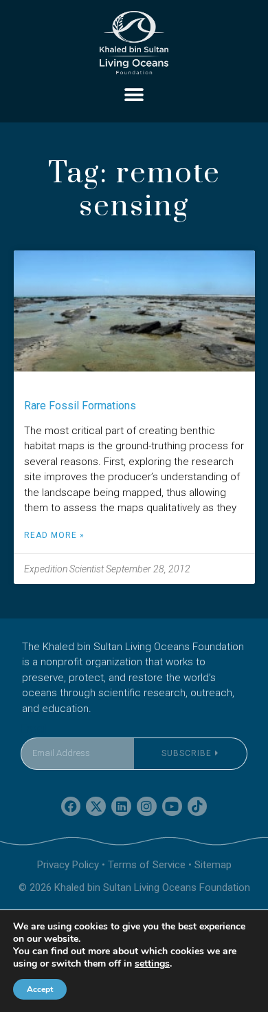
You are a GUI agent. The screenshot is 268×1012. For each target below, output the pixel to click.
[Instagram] (147, 807)
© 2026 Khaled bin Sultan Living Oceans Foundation (134, 887)
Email (34, 728)
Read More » (54, 535)
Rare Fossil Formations (80, 405)
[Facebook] (71, 807)
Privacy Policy (68, 865)
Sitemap (213, 865)
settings (152, 964)
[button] (134, 94)
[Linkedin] (121, 807)
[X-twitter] (96, 807)
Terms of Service (147, 865)
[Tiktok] (198, 807)
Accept (40, 989)
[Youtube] (172, 807)
